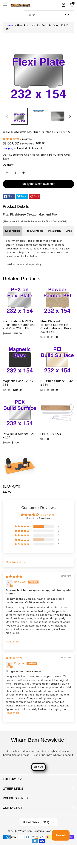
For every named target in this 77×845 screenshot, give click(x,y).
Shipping (8, 148)
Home (9, 25)
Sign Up (38, 766)
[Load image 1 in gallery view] (19, 116)
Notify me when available (38, 183)
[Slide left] (7, 116)
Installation (54, 230)
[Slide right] (70, 116)
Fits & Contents (34, 230)
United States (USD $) (36, 822)
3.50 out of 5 (48, 514)
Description (12, 230)
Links (69, 230)
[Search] (67, 15)
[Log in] (63, 5)
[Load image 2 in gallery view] (39, 116)
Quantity (8, 164)
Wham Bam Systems (31, 830)
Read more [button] (13, 641)
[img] (14, 576)
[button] (6, 5)
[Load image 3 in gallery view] (58, 116)
